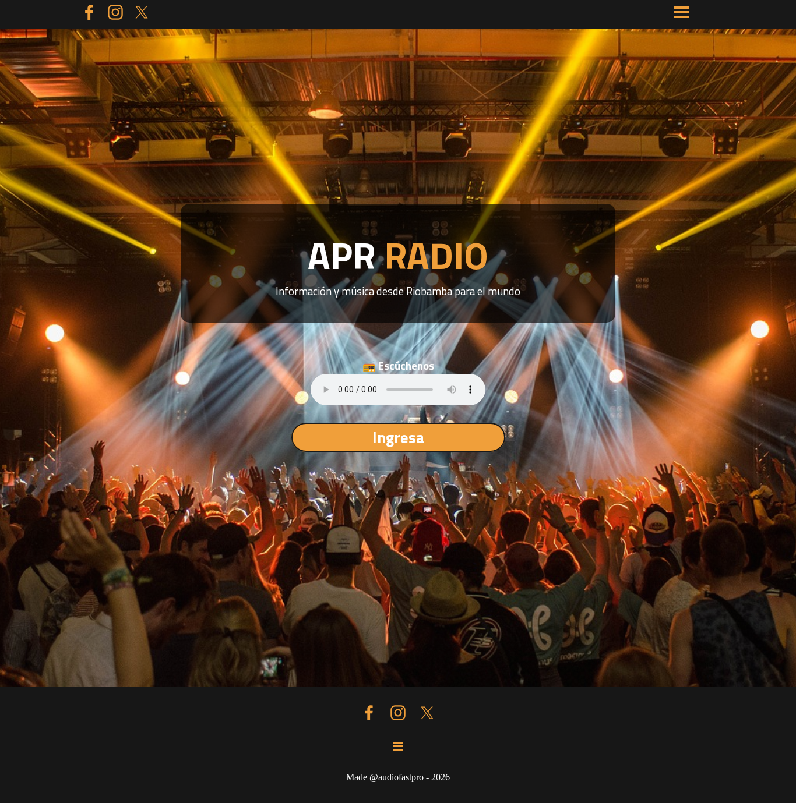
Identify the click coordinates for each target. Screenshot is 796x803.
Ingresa (398, 437)
